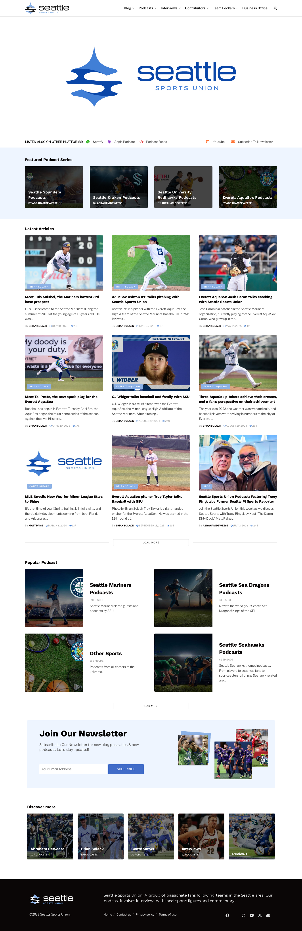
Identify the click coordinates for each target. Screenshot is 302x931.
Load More (151, 542)
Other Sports (106, 653)
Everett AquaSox (128, 386)
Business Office (255, 8)
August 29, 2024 (149, 420)
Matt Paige (36, 525)
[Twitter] (235, 915)
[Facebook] (227, 915)
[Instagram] (243, 915)
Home (108, 914)
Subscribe (126, 769)
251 (75, 325)
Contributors (195, 8)
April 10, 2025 (61, 425)
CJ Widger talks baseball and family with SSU (150, 397)
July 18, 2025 (60, 325)
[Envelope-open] (268, 915)
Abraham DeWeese (44, 203)
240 (167, 420)
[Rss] (260, 915)
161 (161, 325)
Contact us (124, 914)
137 (74, 525)
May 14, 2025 (234, 325)
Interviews (169, 8)
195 (171, 525)
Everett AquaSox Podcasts (247, 197)
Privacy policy (145, 914)
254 (254, 425)
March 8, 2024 (57, 525)
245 (255, 525)
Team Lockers (224, 8)
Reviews (239, 854)
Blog (127, 8)
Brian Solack (39, 286)
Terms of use (168, 914)
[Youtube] (251, 915)
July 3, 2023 (240, 525)
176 (77, 425)
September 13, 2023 (151, 525)
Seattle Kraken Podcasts (116, 197)
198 (249, 325)
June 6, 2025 (146, 325)
